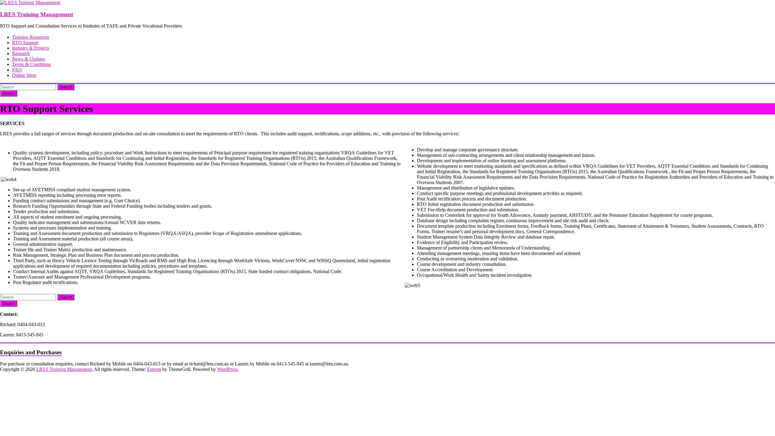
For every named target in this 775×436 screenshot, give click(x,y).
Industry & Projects (30, 48)
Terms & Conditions (31, 64)
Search (66, 87)
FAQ (17, 69)
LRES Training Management (36, 14)
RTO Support (25, 42)
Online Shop (24, 75)
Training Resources (30, 37)
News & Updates (28, 58)
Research (21, 53)
